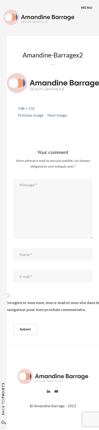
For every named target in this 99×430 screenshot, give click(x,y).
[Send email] (56, 391)
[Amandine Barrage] (39, 16)
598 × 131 (26, 108)
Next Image (57, 115)
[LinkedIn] (48, 391)
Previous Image (30, 115)
